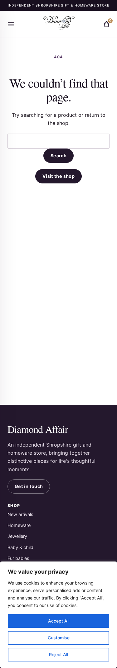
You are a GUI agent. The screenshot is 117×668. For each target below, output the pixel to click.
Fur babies (18, 558)
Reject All (58, 654)
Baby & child (20, 547)
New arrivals (20, 514)
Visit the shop (58, 176)
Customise (59, 637)
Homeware (19, 525)
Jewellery (17, 536)
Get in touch (29, 486)
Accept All (58, 620)
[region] (58, 614)
